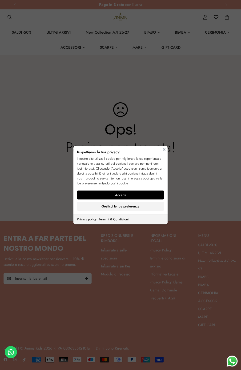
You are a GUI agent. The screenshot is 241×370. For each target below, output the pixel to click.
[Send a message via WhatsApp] (232, 361)
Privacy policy (86, 219)
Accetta (120, 195)
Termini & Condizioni (114, 219)
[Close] (164, 149)
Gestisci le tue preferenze (120, 206)
